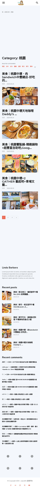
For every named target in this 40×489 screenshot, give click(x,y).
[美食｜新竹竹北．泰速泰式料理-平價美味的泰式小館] (6, 320)
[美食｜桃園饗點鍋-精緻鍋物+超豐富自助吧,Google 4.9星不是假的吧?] (20, 163)
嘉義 (15, 66)
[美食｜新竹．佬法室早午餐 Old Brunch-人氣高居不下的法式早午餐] (6, 308)
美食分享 (7, 12)
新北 (23, 66)
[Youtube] (29, 485)
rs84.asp (5, 367)
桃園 (3, 84)
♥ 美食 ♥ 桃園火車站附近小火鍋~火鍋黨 (21, 394)
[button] (37, 3)
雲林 (31, 66)
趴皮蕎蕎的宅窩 (6, 419)
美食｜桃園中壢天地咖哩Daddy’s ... (18, 112)
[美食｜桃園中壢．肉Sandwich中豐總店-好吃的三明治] (20, 96)
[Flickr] (15, 485)
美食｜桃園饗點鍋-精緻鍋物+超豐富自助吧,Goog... (20, 146)
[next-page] (16, 217)
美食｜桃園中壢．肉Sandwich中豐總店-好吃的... (18, 77)
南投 (3, 66)
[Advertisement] (20, 34)
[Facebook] (11, 485)
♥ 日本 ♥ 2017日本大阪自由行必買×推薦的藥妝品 (22, 362)
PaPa (4, 379)
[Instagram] (20, 485)
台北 (11, 66)
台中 (7, 66)
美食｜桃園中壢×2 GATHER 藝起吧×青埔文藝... (18, 181)
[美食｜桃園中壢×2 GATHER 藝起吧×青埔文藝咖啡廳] (20, 200)
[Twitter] (24, 485)
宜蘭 (19, 66)
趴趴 (3, 362)
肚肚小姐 (4, 412)
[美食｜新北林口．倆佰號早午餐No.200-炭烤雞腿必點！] (6, 295)
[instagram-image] (8, 456)
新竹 (27, 66)
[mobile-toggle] (3, 3)
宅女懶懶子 (5, 441)
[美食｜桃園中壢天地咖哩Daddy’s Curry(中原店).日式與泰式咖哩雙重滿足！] (20, 130)
